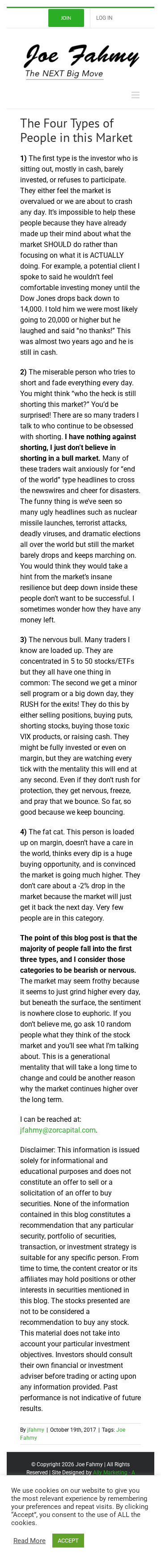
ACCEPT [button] (68, 1540)
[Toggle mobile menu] (136, 95)
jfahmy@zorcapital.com (58, 1130)
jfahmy (35, 1430)
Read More (29, 1541)
